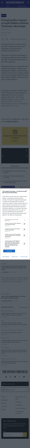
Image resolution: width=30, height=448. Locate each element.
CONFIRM (9, 251)
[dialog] (15, 224)
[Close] (26, 191)
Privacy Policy (24, 256)
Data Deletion (5, 256)
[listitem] (15, 220)
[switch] (24, 224)
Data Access (15, 256)
